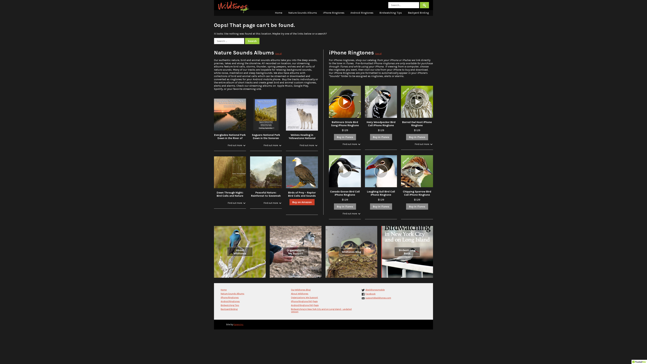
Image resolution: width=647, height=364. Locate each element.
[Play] (345, 102)
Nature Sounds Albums (302, 12)
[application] (345, 102)
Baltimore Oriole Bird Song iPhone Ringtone (345, 123)
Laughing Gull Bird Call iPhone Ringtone (381, 193)
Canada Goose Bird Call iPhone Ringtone (345, 193)
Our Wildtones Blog (301, 290)
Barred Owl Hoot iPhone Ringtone (417, 123)
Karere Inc (238, 324)
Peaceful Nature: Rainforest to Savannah (266, 194)
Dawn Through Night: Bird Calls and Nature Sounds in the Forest (230, 196)
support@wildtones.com (378, 298)
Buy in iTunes (345, 137)
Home (278, 12)
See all (278, 53)
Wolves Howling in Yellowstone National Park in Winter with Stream (302, 139)
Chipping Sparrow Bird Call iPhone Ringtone (417, 193)
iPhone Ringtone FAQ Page (304, 301)
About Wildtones (239, 252)
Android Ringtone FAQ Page (305, 305)
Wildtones (234, 7)
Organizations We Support (295, 252)
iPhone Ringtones (333, 12)
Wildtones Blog (351, 251)
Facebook (370, 294)
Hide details (236, 145)
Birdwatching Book (407, 252)
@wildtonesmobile (375, 290)
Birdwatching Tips (390, 12)
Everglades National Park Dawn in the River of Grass (230, 138)
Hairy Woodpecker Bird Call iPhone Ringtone (381, 123)
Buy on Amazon (302, 202)
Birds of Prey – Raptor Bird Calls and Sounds (302, 194)
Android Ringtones (361, 12)
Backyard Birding (418, 12)
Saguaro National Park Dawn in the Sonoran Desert (266, 138)
